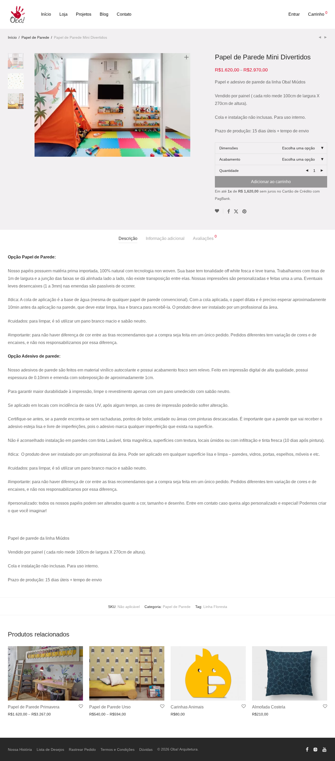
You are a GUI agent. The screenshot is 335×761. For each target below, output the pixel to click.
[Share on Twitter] (236, 211)
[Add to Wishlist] (219, 211)
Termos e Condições (117, 749)
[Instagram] (315, 749)
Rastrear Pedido (82, 749)
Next (187, 105)
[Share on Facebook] (228, 211)
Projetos (83, 14)
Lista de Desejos (50, 749)
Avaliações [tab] (205, 237)
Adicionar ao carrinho (271, 181)
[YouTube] (324, 749)
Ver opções (15, 714)
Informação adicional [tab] (165, 238)
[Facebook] (307, 749)
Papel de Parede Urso (110, 707)
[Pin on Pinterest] (244, 211)
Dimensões (228, 148)
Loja (63, 14)
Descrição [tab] (128, 238)
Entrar (294, 14)
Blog (104, 14)
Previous (37, 105)
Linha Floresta (215, 607)
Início (46, 14)
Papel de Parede (35, 37)
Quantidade (229, 170)
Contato (124, 14)
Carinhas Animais (187, 707)
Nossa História (20, 749)
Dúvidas (146, 749)
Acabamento (229, 159)
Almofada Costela (268, 707)
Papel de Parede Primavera (33, 707)
